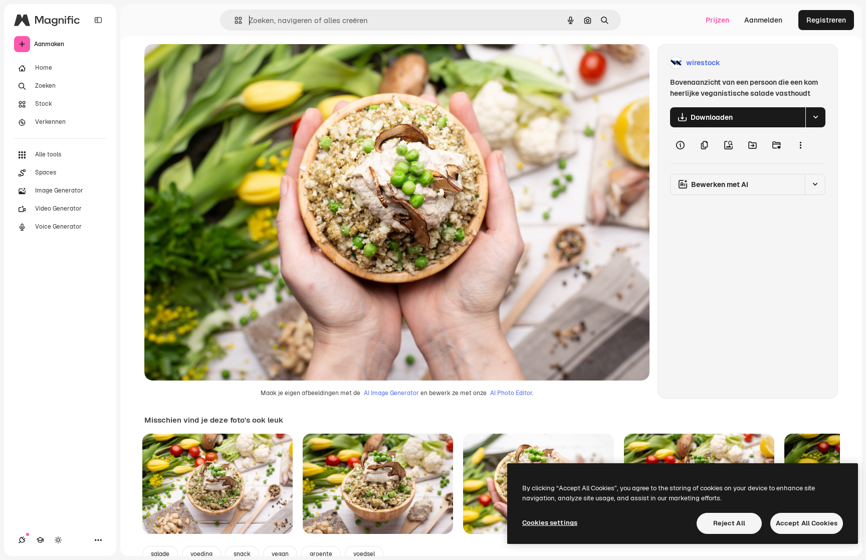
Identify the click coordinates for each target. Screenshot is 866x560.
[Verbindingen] (22, 540)
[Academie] (40, 540)
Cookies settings (549, 522)
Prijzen (717, 20)
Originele (210, 63)
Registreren (826, 20)
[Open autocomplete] (234, 20)
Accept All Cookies (806, 523)
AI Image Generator (391, 393)
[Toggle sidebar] (98, 20)
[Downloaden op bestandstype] (815, 117)
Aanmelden (763, 20)
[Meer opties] (800, 145)
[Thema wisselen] (58, 540)
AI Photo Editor (511, 393)
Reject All (729, 523)
